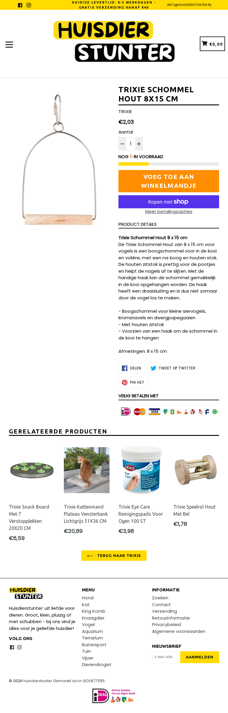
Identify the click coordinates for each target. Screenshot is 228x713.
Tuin (86, 651)
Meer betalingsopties (168, 211)
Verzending (164, 611)
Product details (137, 224)
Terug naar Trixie (118, 555)
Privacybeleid (166, 624)
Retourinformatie (171, 618)
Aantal (125, 132)
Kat (86, 604)
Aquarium (92, 631)
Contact (161, 604)
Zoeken (160, 598)
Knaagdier (93, 618)
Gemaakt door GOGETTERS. (79, 681)
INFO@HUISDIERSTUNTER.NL (189, 4)
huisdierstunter (37, 681)
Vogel (88, 624)
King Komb (93, 611)
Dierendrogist (97, 664)
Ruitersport (94, 644)
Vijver (88, 658)
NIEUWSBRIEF (166, 646)
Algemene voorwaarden (178, 631)
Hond (88, 598)
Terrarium (92, 638)
